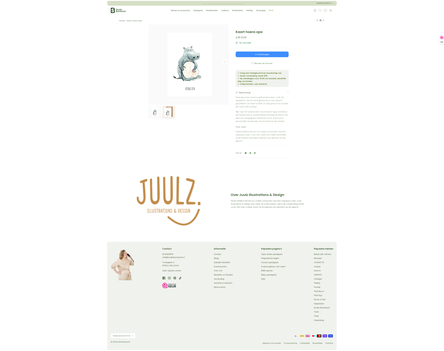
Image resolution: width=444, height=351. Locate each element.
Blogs (216, 258)
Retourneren (220, 287)
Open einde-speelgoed (271, 254)
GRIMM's (318, 274)
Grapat (317, 266)
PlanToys (318, 295)
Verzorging (260, 10)
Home (122, 20)
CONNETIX (319, 262)
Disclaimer (329, 343)
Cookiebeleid (305, 343)
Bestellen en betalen (223, 274)
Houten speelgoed (269, 262)
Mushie (317, 287)
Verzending (219, 279)
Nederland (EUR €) (324, 3)
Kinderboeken (212, 10)
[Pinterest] (174, 278)
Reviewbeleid (318, 343)
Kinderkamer (237, 10)
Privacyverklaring (290, 343)
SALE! (271, 10)
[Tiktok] (180, 278)
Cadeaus (225, 10)
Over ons (218, 270)
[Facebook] (164, 278)
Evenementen (220, 266)
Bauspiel (318, 258)
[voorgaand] (182, 3)
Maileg (317, 283)
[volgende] (261, 3)
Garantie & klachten (223, 283)
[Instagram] (169, 278)
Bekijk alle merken (322, 254)
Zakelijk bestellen (222, 262)
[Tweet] (250, 153)
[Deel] (246, 153)
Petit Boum (319, 291)
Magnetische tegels (270, 258)
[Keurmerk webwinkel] (173, 286)
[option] (188, 64)
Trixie (316, 316)
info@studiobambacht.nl (173, 257)
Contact (217, 254)
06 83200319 (167, 254)
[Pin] (255, 153)
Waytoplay (319, 320)
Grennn (317, 270)
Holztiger (318, 279)
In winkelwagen (262, 54)
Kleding (249, 10)
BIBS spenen (267, 270)
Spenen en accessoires (180, 10)
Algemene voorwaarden (271, 343)
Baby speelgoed (268, 274)
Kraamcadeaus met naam (273, 266)
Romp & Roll (319, 299)
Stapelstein (319, 303)
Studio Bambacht (322, 307)
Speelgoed (198, 10)
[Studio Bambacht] (118, 10)
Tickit (316, 312)
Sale (263, 279)
